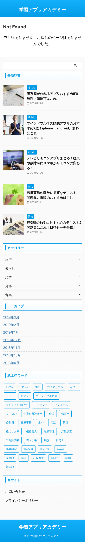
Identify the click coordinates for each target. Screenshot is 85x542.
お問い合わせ (15, 492)
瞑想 (46, 440)
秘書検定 (11, 449)
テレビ (10, 396)
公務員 (10, 422)
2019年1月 (11, 332)
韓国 (68, 457)
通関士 (55, 457)
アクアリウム (55, 387)
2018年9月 (11, 363)
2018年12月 (12, 340)
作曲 (51, 413)
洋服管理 (49, 431)
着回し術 (31, 440)
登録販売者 (12, 440)
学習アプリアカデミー (42, 9)
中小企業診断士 (33, 413)
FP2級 (10, 387)
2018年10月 (12, 355)
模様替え (31, 431)
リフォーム (61, 404)
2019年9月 (11, 317)
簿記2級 (28, 449)
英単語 (10, 457)
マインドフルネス (46, 396)
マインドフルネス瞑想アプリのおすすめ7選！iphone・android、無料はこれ (53, 128)
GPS (37, 387)
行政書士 (38, 457)
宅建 (53, 422)
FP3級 (24, 387)
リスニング (41, 404)
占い (41, 422)
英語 (23, 457)
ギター (74, 387)
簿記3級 (45, 449)
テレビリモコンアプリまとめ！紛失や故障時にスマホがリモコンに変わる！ (53, 163)
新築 (65, 422)
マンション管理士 (16, 404)
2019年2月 (11, 325)
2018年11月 (11, 347)
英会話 (61, 449)
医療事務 (26, 422)
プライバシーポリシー (21, 500)
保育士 (65, 413)
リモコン (11, 413)
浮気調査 (66, 431)
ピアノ (25, 396)
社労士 (60, 440)
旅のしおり (12, 431)
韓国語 (10, 466)
